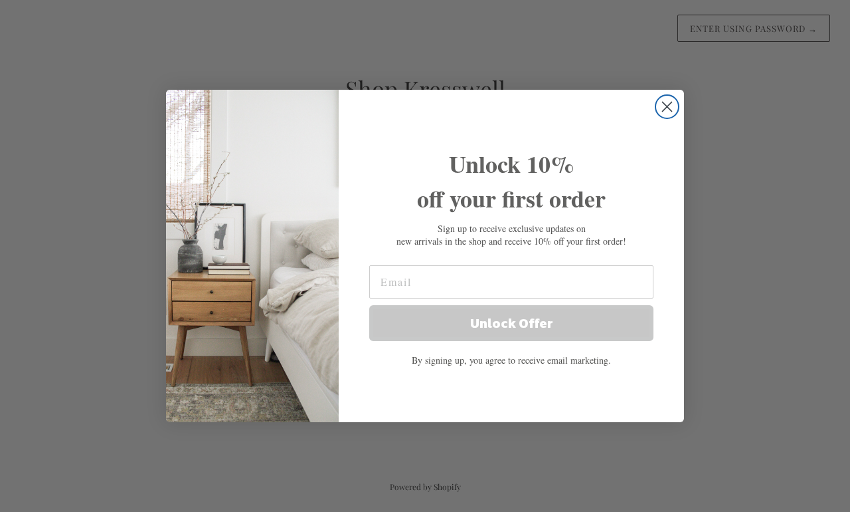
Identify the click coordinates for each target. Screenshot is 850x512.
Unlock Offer (511, 323)
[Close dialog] (667, 106)
